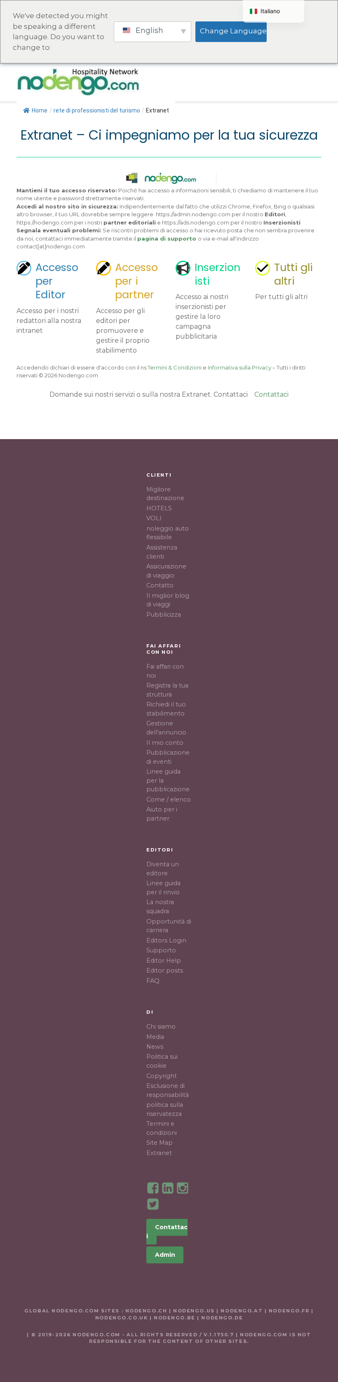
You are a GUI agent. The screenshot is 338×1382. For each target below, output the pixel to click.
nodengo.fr (289, 1311)
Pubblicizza (163, 614)
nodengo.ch (146, 1311)
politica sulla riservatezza (164, 1109)
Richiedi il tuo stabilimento (166, 709)
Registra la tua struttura (167, 690)
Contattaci (271, 394)
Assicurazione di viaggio (166, 571)
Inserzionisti (217, 274)
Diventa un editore (162, 869)
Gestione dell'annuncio (166, 728)
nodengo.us (192, 1311)
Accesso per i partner (136, 281)
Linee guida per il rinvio (163, 887)
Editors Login (166, 940)
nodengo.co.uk (121, 1318)
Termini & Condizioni (175, 367)
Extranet (159, 1153)
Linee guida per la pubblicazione (168, 780)
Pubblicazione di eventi (168, 757)
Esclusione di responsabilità (167, 1090)
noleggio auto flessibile (167, 533)
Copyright (161, 1076)
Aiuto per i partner (161, 814)
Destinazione (214, 82)
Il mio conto (164, 742)
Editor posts (164, 970)
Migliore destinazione (165, 494)
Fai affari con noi (165, 671)
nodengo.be (174, 1318)
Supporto (161, 950)
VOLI (154, 518)
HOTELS (272, 82)
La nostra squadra (160, 906)
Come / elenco (168, 799)
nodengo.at (242, 1311)
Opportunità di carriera (168, 926)
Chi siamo (161, 1026)
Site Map (159, 1142)
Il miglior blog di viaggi (167, 600)
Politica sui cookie (162, 1061)
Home (39, 110)
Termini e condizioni (161, 1128)
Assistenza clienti (161, 552)
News (154, 1046)
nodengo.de (222, 1318)
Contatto (160, 585)
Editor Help (163, 960)
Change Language (233, 31)
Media (155, 1037)
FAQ (153, 980)
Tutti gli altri (293, 274)
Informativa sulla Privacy (239, 367)
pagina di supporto (166, 238)
